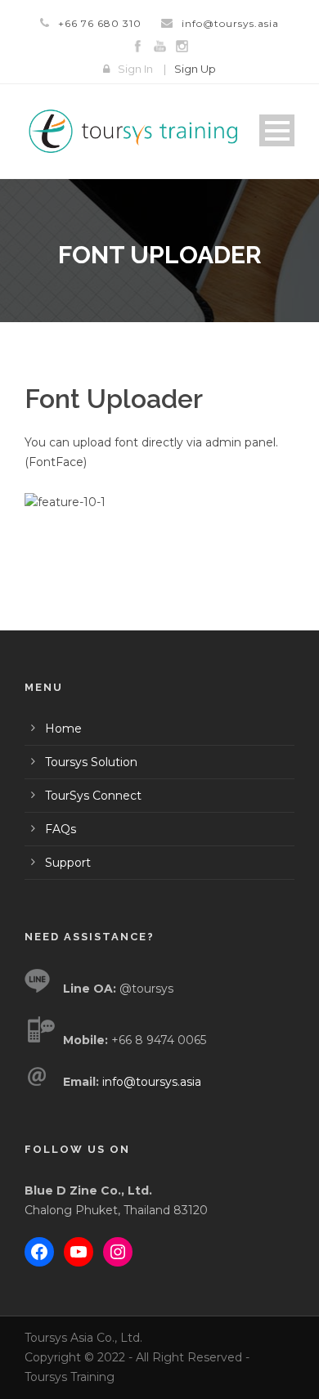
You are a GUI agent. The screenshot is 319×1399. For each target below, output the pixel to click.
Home (63, 728)
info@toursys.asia (230, 23)
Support (68, 862)
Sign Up (195, 68)
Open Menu (276, 130)
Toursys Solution (91, 762)
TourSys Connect (93, 795)
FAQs (60, 829)
